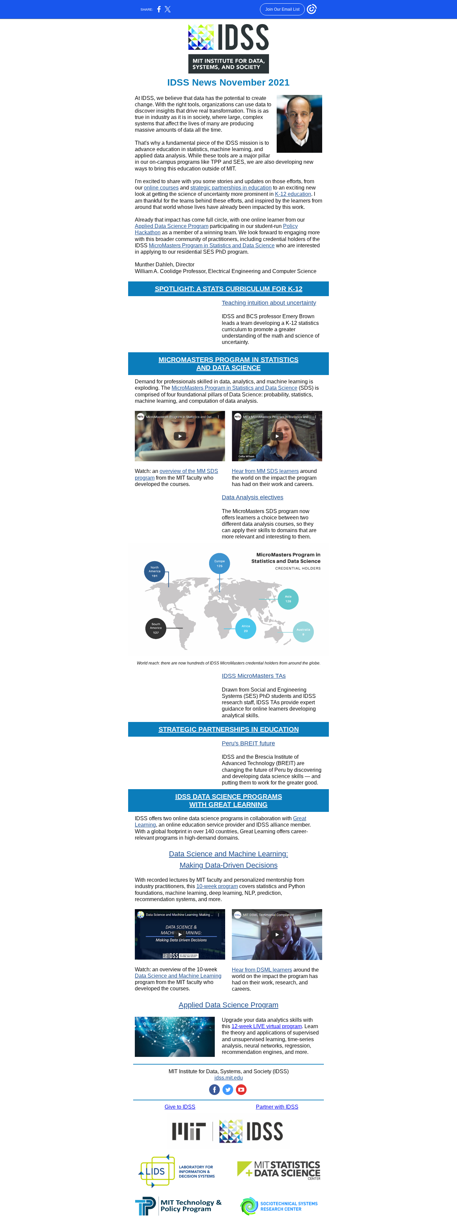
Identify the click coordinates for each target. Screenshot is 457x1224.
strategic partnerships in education (231, 188)
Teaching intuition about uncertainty (269, 302)
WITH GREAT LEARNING (228, 804)
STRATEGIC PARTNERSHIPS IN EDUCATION (229, 729)
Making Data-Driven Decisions (229, 865)
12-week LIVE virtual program (267, 1026)
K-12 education (293, 194)
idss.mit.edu (228, 1078)
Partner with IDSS (277, 1107)
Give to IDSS (180, 1107)
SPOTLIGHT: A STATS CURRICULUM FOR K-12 (228, 288)
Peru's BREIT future (248, 743)
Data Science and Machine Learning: (228, 854)
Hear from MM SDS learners (265, 471)
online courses (161, 188)
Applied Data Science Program (171, 226)
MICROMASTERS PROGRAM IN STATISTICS (228, 359)
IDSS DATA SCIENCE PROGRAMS (228, 796)
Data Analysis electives (252, 497)
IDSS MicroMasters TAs (254, 675)
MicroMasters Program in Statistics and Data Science (212, 245)
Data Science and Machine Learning (178, 976)
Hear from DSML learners (262, 970)
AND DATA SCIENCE (228, 367)
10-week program (217, 886)
